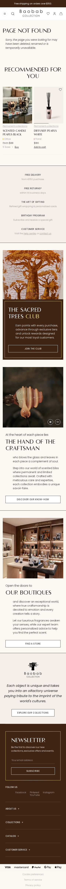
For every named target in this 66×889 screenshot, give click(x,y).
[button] (12, 13)
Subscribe (33, 771)
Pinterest (34, 792)
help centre (30, 233)
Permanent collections (15, 126)
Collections (13, 822)
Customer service (17, 850)
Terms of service (33, 879)
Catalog (11, 836)
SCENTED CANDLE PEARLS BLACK (14, 132)
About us (11, 808)
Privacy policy (33, 885)
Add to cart (40, 147)
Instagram (48, 792)
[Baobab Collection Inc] (31, 14)
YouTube (35, 795)
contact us (45, 233)
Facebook (20, 792)
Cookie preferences (33, 874)
